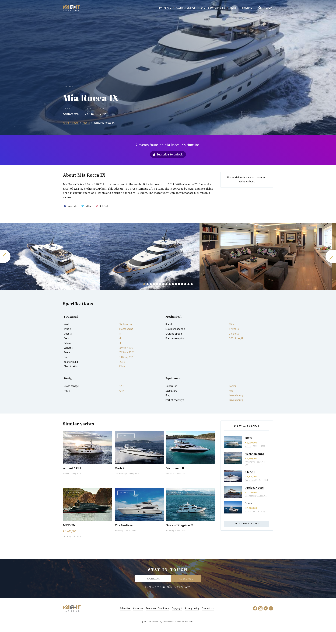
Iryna (248, 503)
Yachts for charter (213, 7)
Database (165, 7)
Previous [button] (5, 256)
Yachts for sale (186, 7)
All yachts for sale (247, 523)
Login (269, 7)
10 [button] (173, 284)
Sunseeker (170, 473)
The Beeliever (124, 525)
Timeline (247, 7)
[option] (50, 256)
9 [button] (170, 284)
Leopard (66, 536)
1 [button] (144, 284)
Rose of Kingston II (179, 525)
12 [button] (179, 284)
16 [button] (192, 284)
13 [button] (182, 284)
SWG (248, 438)
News (233, 7)
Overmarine (120, 473)
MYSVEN (69, 525)
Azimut (66, 473)
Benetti (169, 530)
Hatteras (118, 530)
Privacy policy (192, 608)
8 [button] (166, 284)
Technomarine (254, 454)
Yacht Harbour (71, 8)
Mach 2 (119, 468)
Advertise (125, 608)
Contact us (208, 608)
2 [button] (147, 284)
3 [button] (151, 284)
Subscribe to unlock (170, 154)
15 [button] (188, 284)
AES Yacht (249, 496)
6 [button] (160, 284)
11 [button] (176, 284)
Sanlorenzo (71, 114)
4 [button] (154, 284)
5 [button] (157, 284)
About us (138, 608)
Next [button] (331, 256)
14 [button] (185, 284)
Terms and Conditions (157, 608)
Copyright (177, 608)
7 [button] (163, 284)
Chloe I (250, 472)
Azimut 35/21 (72, 468)
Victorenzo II (175, 468)
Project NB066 (254, 487)
